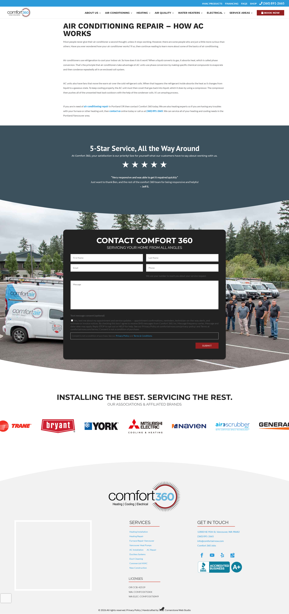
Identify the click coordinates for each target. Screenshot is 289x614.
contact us (115, 111)
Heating (142, 13)
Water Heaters (189, 13)
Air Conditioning (117, 13)
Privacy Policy (122, 335)
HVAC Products (212, 3)
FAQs (244, 3)
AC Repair (151, 550)
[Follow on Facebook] (201, 555)
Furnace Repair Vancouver (141, 541)
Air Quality (163, 13)
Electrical (215, 13)
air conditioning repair (96, 106)
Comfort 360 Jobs (206, 545)
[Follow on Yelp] (222, 555)
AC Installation (136, 550)
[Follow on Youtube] (212, 555)
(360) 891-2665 (154, 111)
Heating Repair (136, 536)
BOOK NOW (271, 12)
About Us (91, 13)
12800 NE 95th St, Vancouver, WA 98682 (218, 531)
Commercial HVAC (138, 563)
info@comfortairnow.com (210, 540)
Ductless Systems (137, 554)
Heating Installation (138, 532)
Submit (207, 345)
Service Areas (240, 13)
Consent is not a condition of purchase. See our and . (112, 335)
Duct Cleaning (136, 559)
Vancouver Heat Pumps (140, 545)
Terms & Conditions (143, 335)
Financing (231, 3)
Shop (253, 3)
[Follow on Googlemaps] (232, 555)
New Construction (138, 568)
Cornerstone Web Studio (178, 610)
